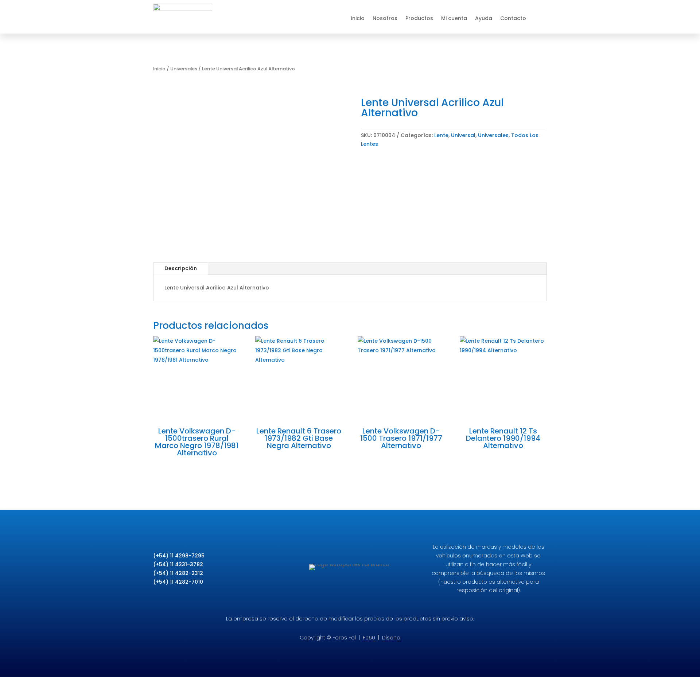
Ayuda (483, 18)
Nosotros (385, 18)
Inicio (358, 18)
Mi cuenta (454, 18)
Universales (183, 68)
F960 (369, 637)
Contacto (513, 18)
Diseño (391, 637)
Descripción (180, 268)
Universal (463, 135)
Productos (419, 18)
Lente (441, 135)
